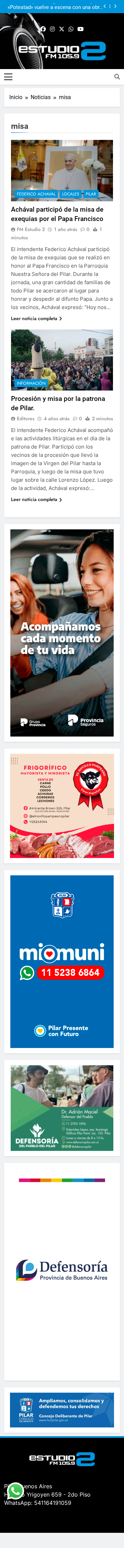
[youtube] (80, 29)
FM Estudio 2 (31, 229)
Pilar (91, 194)
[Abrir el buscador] (117, 76)
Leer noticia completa (34, 318)
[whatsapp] (70, 29)
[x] (61, 29)
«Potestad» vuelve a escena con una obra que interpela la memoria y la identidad (55, 6)
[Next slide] (115, 6)
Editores (25, 418)
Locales (70, 194)
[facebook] (43, 29)
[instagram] (52, 29)
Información (31, 383)
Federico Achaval (36, 194)
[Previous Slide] (105, 6)
